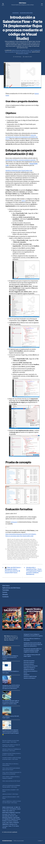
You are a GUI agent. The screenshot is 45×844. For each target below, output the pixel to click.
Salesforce (15, 12)
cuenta (19, 808)
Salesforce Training (17, 557)
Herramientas (22, 549)
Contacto (5, 597)
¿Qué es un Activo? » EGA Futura (10, 794)
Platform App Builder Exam (31, 550)
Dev (27, 545)
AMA (16, 807)
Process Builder (10, 552)
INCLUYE (28, 549)
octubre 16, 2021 (28, 56)
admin (22, 539)
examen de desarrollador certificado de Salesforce (18, 547)
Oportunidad (16, 817)
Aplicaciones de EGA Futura (11, 588)
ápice (34, 539)
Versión (4, 827)
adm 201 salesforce (16, 539)
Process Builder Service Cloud (25, 553)
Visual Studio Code (21, 559)
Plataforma (13, 550)
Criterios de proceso (21, 543)
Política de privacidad (18, 840)
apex (31, 539)
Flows (33, 547)
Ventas (17, 826)
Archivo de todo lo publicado (10, 832)
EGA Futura (22, 3)
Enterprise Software (29, 664)
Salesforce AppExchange (30, 676)
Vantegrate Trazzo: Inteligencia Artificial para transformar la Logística (10, 657)
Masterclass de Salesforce (30, 671)
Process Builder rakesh (19, 552)
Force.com (13, 814)
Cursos (4, 592)
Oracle (25, 673)
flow (30, 547)
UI (14, 826)
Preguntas (13, 819)
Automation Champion (23, 53)
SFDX (27, 557)
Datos (12, 545)
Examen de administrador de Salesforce (27, 546)
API (19, 807)
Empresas (17, 812)
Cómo (8, 543)
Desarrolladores (17, 545)
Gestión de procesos (14, 549)
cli (4, 809)
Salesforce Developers (26, 12)
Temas (14, 559)
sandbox (23, 557)
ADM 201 (9, 539)
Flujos (8, 549)
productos (15, 820)
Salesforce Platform (25, 556)
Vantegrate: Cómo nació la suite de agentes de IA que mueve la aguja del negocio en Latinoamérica (11, 687)
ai (14, 807)
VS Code (27, 559)
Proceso (18, 819)
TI (12, 826)
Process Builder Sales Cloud (31, 552)
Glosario (5, 594)
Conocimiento (13, 543)
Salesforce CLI (10, 556)
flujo (36, 547)
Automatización (26, 540)
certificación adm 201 (33, 542)
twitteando (14, 522)
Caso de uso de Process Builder (21, 542)
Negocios (10, 817)
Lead (16, 815)
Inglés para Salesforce (29, 667)
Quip (7, 822)
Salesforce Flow (17, 556)
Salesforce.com (13, 824)
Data (7, 810)
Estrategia (4, 814)
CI (2, 809)
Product (4, 820)
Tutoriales (5, 590)
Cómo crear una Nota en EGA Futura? (11, 781)
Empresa (16, 546)
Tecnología (5, 826)
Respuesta (16, 822)
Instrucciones (33, 549)
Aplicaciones (10, 540)
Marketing (4, 817)
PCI (3, 819)
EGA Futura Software (29, 662)
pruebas (9, 554)
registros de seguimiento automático (23, 554)
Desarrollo (23, 545)
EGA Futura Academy (29, 660)
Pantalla (9, 550)
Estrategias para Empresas (31, 666)
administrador (27, 539)
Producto (9, 820)
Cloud (7, 808)
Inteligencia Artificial (29, 669)
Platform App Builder (20, 550)
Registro (13, 554)
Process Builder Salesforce (13, 553)
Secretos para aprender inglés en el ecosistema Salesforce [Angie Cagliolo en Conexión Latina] (10, 702)
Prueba (34, 553)
